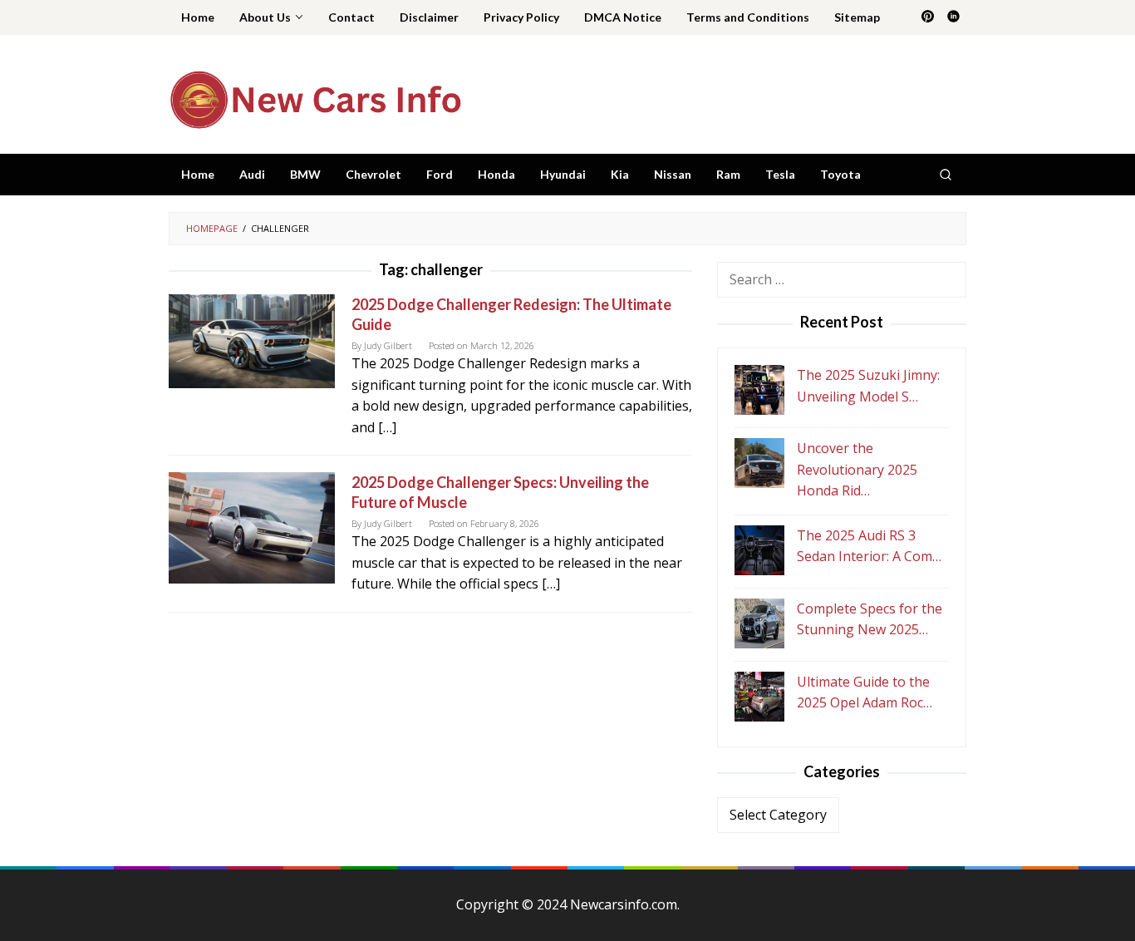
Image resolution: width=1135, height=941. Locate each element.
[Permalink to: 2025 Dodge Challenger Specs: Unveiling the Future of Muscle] (252, 526)
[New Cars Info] (315, 99)
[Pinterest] (928, 17)
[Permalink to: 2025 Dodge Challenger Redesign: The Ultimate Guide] (252, 340)
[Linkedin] (953, 17)
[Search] (945, 174)
